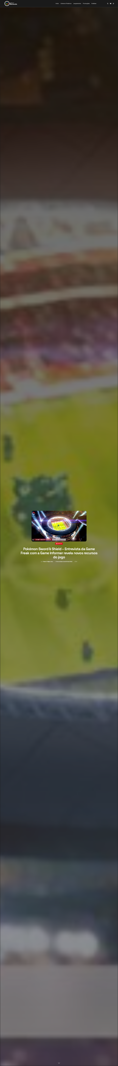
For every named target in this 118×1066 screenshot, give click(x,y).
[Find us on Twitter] (107, 3)
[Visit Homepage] (16, 3)
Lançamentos (77, 3)
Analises (93, 3)
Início (57, 3)
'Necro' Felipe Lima (48, 561)
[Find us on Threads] (113, 3)
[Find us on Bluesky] (110, 3)
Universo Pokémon (66, 3)
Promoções (86, 3)
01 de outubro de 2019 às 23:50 (64, 561)
